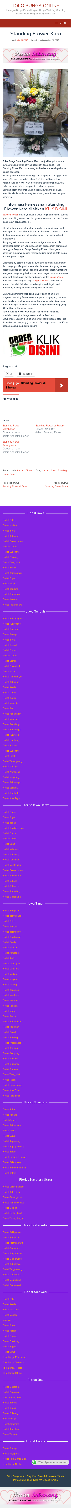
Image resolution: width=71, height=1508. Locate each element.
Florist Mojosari (10, 1000)
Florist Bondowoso (12, 937)
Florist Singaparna (12, 896)
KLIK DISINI (56, 209)
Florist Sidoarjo (10, 1058)
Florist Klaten (9, 692)
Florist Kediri (9, 958)
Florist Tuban (9, 1079)
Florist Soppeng (10, 1346)
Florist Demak (10, 660)
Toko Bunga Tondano (13, 1367)
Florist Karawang (11, 854)
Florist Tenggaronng (12, 1269)
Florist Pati (8, 520)
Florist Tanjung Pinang (14, 1156)
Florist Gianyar (10, 1418)
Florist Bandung (10, 588)
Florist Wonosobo (11, 771)
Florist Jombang (11, 952)
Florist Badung (10, 1402)
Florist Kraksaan (11, 1047)
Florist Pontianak (11, 1237)
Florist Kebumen (11, 536)
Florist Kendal (9, 687)
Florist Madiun (10, 525)
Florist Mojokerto (11, 995)
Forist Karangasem (12, 1397)
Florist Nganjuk (10, 1005)
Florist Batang (10, 634)
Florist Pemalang (11, 724)
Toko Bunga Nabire (12, 1464)
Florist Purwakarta (12, 875)
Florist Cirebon (10, 838)
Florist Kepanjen (11, 989)
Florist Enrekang (11, 1341)
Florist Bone (9, 1325)
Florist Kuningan (11, 859)
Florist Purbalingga (12, 729)
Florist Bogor (9, 578)
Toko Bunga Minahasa (14, 1357)
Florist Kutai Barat (12, 1274)
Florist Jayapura (11, 1453)
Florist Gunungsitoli (12, 1197)
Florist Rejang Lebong (13, 1146)
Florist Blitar (9, 921)
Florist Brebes (10, 567)
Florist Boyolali (10, 645)
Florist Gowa (9, 1351)
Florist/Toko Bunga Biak (15, 1458)
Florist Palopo (9, 1330)
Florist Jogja (9, 583)
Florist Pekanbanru (12, 1125)
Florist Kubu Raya (12, 1263)
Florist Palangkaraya (13, 1242)
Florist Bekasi (9, 822)
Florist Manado (10, 1314)
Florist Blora (9, 530)
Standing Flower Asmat (56, 484)
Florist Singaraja (11, 1386)
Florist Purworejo (11, 734)
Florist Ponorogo (11, 1037)
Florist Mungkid (10, 703)
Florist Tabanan (10, 1434)
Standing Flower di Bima (15, 484)
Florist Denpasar (11, 1392)
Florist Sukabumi (11, 886)
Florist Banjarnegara (13, 618)
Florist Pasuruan (11, 1026)
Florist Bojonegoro (12, 931)
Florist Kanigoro (10, 926)
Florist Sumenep (11, 1069)
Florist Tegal (9, 755)
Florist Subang (10, 880)
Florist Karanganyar (12, 572)
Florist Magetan (10, 979)
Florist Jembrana (11, 1423)
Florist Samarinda (11, 1248)
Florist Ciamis (9, 812)
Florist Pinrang (10, 1336)
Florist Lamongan (11, 963)
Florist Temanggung (12, 761)
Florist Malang (10, 984)
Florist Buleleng (10, 1413)
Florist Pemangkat (12, 1285)
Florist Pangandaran (13, 541)
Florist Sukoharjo (11, 551)
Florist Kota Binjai (11, 1191)
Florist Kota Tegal (11, 798)
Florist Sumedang (11, 891)
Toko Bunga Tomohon (13, 1362)
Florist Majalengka (12, 864)
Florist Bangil (9, 1032)
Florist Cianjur (9, 833)
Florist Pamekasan (12, 1021)
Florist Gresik (9, 942)
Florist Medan (9, 1130)
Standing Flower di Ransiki (50, 425)
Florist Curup (9, 1135)
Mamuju (7, 1320)
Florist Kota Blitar (11, 1095)
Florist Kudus (9, 697)
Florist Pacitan (10, 1016)
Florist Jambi (9, 1120)
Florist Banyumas (11, 629)
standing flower (49, 470)
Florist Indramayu (11, 849)
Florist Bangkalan (11, 910)
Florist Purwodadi (11, 666)
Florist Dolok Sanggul (13, 1186)
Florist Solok (9, 1109)
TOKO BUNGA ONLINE (35, 6)
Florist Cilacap (10, 546)
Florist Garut (9, 843)
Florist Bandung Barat (13, 828)
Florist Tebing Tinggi (13, 1218)
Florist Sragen (10, 745)
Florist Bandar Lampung (14, 1167)
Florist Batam (9, 1151)
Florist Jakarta (10, 599)
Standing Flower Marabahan (11, 427)
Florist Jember (10, 947)
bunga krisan (56, 276)
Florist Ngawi (9, 1011)
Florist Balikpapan (12, 1232)
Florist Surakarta (11, 793)
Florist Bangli (9, 1407)
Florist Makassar (11, 1309)
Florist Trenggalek (11, 562)
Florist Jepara (9, 671)
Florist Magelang (11, 719)
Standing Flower (24, 470)
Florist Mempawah (12, 1279)
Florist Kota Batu (11, 1090)
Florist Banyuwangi (12, 915)
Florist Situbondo (11, 1063)
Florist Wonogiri (10, 766)
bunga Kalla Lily (40, 280)
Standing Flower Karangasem (11, 443)
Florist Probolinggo (12, 1042)
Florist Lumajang (11, 968)
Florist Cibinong (10, 557)
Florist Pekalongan (12, 713)
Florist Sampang (11, 1053)
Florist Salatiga (10, 787)
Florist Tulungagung (12, 1085)
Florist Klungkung (11, 1429)
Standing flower (10, 214)
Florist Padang (10, 1114)
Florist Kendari (10, 1304)
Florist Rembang (11, 740)
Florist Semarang (11, 594)
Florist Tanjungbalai (12, 1213)
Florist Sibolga (10, 1207)
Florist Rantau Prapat (13, 1202)
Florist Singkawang (12, 1258)
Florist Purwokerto (12, 623)
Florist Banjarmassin (13, 1253)
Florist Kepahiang (11, 1141)
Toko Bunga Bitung (12, 1372)
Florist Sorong (10, 1448)
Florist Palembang (12, 1162)
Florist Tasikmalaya (12, 604)
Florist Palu (8, 1298)
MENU (63, 23)
